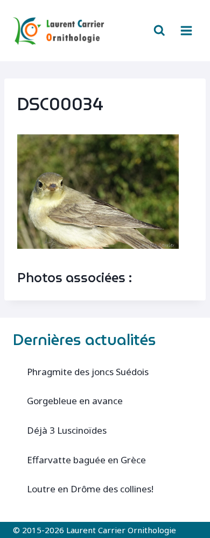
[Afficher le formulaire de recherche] (159, 30)
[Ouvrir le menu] (186, 30)
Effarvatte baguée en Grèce (86, 460)
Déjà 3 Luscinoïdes (67, 430)
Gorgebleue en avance (75, 400)
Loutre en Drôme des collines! (90, 489)
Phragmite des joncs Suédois (88, 371)
